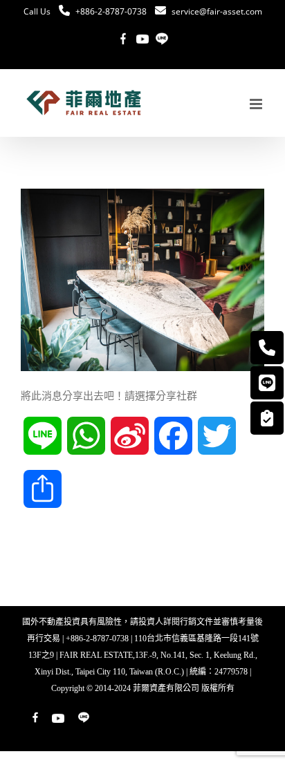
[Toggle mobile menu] (257, 104)
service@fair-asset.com (217, 11)
